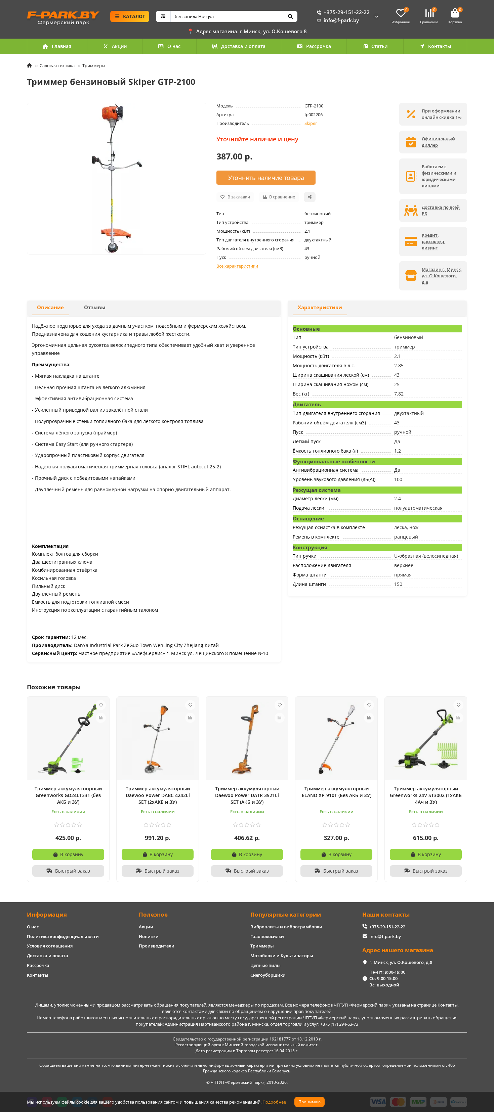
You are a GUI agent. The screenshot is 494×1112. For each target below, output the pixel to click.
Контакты (439, 46)
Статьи (379, 46)
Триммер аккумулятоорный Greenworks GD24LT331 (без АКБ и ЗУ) (68, 795)
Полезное (153, 914)
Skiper (310, 123)
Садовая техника (57, 65)
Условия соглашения (50, 946)
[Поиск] (290, 16)
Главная (61, 46)
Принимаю (309, 1102)
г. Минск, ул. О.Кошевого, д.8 (400, 962)
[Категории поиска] (163, 16)
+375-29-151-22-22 (347, 12)
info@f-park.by (341, 20)
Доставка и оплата (243, 46)
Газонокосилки (267, 936)
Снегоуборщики (268, 975)
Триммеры (93, 65)
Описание (50, 307)
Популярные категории (285, 914)
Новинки (149, 936)
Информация (47, 914)
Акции (119, 46)
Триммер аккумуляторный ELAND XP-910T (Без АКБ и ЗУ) (336, 791)
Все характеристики (237, 266)
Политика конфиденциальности (63, 936)
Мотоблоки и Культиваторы (281, 956)
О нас (173, 46)
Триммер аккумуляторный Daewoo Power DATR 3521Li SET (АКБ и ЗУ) (247, 795)
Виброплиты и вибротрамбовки (286, 927)
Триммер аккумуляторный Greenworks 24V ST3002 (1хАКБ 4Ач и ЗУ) (426, 795)
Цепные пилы (265, 965)
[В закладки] (101, 705)
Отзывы (95, 307)
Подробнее (274, 1102)
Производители (156, 946)
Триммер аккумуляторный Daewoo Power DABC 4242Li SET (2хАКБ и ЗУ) (158, 795)
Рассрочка (318, 46)
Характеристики (320, 307)
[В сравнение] (101, 718)
